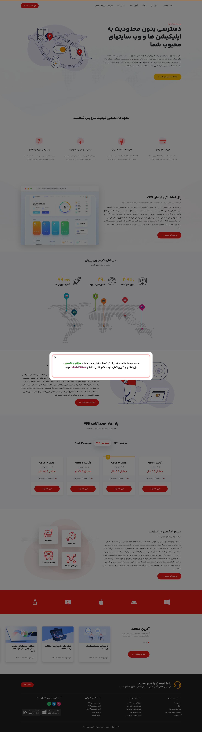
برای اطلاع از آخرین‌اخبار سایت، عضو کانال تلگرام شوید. (101, 367)
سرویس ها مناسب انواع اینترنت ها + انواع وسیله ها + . (101, 363)
